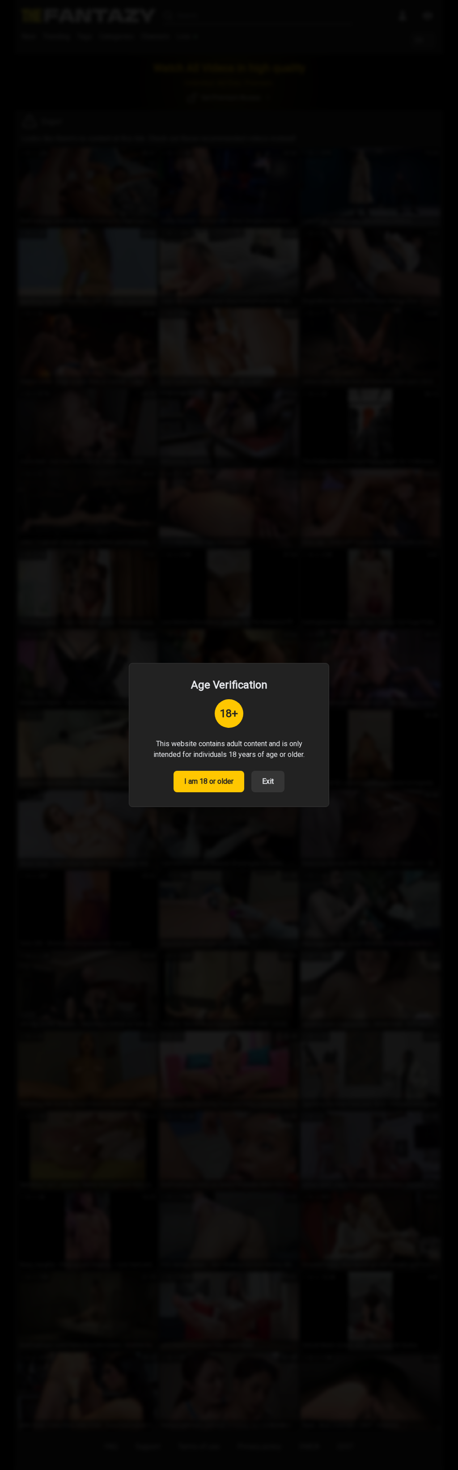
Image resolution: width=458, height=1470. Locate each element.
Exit (268, 781)
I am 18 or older (208, 781)
